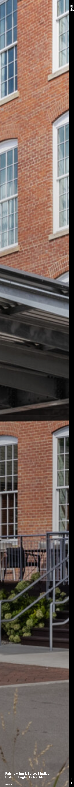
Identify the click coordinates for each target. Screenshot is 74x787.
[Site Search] (71, 783)
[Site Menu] (71, 779)
